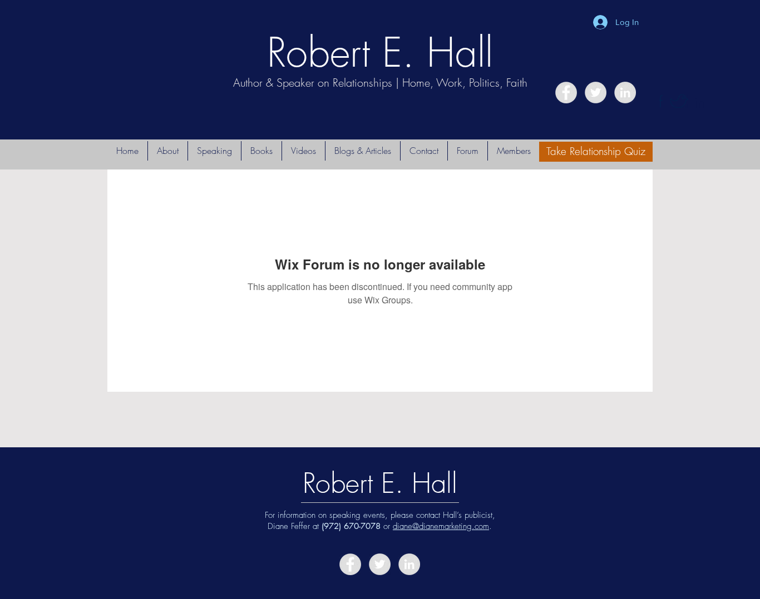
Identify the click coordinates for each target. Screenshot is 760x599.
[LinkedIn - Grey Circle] (625, 92)
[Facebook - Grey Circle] (566, 92)
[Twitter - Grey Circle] (595, 92)
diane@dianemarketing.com (441, 526)
